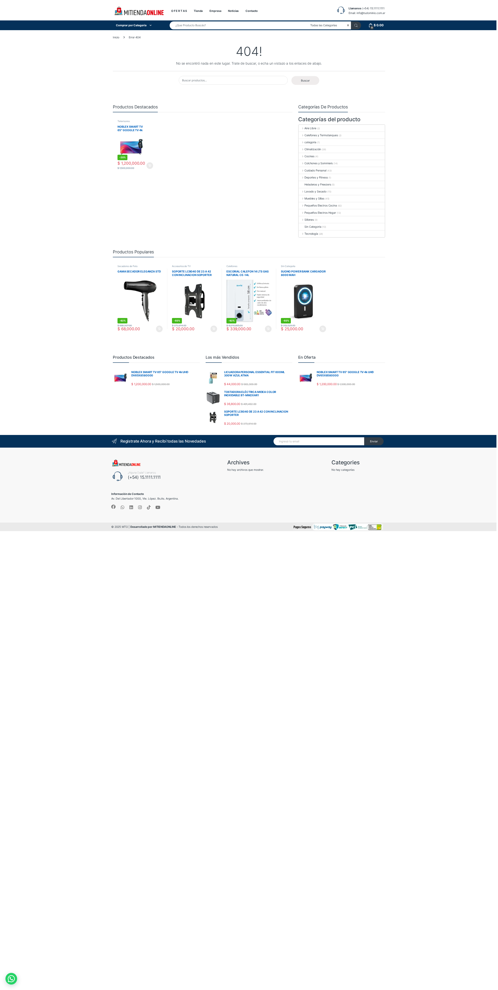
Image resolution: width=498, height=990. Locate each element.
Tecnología (311, 233)
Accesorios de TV (181, 266)
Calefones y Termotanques (321, 135)
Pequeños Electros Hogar (320, 212)
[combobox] (239, 25)
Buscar (305, 80)
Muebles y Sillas (314, 198)
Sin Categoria (312, 226)
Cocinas (309, 156)
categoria (310, 142)
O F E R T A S (179, 10)
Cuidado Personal (315, 170)
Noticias (233, 10)
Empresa (215, 10)
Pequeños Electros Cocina (320, 205)
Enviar (374, 441)
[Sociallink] (113, 507)
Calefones (231, 266)
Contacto (251, 10)
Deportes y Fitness (316, 177)
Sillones (309, 219)
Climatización (312, 149)
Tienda (198, 10)
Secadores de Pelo (127, 266)
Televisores (123, 121)
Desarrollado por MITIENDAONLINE (153, 526)
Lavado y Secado (315, 191)
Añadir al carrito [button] (149, 165)
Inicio (116, 37)
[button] (11, 979)
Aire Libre (310, 128)
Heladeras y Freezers (317, 184)
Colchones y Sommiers (318, 163)
